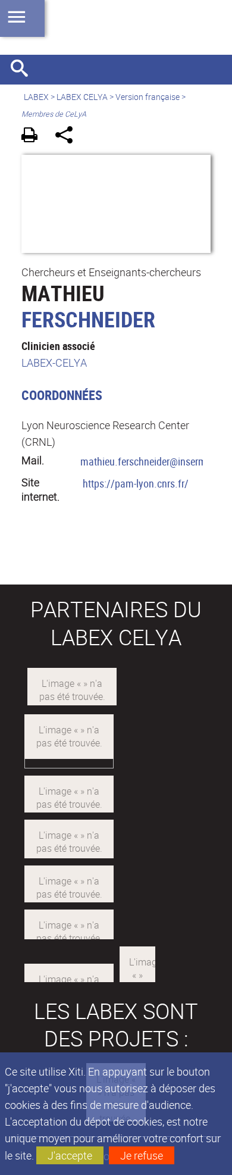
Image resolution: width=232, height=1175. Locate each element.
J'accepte (70, 1155)
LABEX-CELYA (54, 362)
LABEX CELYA (82, 96)
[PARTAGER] (68, 136)
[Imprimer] (33, 136)
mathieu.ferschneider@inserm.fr (148, 461)
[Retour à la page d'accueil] (116, 27)
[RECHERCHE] (24, 70)
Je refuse (141, 1155)
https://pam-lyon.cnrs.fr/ (136, 483)
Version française (147, 96)
